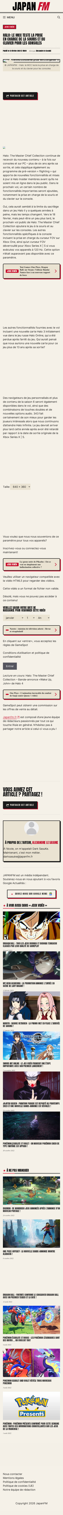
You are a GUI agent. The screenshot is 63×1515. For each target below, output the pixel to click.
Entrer (10, 666)
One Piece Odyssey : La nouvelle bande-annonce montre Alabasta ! (29, 1252)
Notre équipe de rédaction (19, 1489)
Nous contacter (12, 1474)
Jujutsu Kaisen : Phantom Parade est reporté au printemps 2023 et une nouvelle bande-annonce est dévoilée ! (31, 1105)
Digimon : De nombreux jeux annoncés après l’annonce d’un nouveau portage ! (31, 1209)
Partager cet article (22, 95)
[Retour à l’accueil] (31, 5)
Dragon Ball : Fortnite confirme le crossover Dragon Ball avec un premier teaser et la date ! (31, 1296)
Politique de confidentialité (19, 1481)
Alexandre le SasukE (45, 842)
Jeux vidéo (9, 27)
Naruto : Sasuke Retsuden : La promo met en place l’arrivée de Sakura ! (31, 1024)
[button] (59, 17)
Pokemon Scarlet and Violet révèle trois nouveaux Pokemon (27, 1382)
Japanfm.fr (10, 717)
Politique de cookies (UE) (18, 1485)
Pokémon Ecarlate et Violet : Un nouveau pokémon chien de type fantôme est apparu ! (31, 1145)
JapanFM (41, 1503)
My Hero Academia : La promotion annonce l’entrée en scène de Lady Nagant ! (29, 984)
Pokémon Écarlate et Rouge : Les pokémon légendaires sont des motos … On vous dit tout (31, 1339)
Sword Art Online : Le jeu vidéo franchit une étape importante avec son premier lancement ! (27, 1064)
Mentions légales (13, 1477)
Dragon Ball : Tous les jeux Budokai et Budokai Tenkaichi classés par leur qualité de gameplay (30, 944)
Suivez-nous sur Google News (31, 893)
